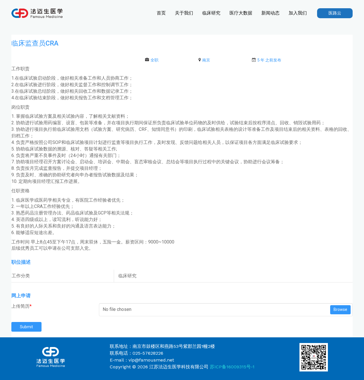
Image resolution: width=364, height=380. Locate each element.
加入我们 (298, 13)
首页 (161, 13)
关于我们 (184, 13)
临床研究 (211, 13)
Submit (26, 327)
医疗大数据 (240, 13)
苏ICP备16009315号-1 (232, 366)
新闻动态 (270, 13)
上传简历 (21, 306)
